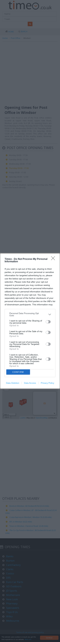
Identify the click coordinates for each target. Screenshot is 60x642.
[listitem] (30, 314)
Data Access (30, 383)
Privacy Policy (47, 383)
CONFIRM (18, 372)
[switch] (48, 321)
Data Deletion (12, 383)
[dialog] (30, 321)
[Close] (54, 259)
